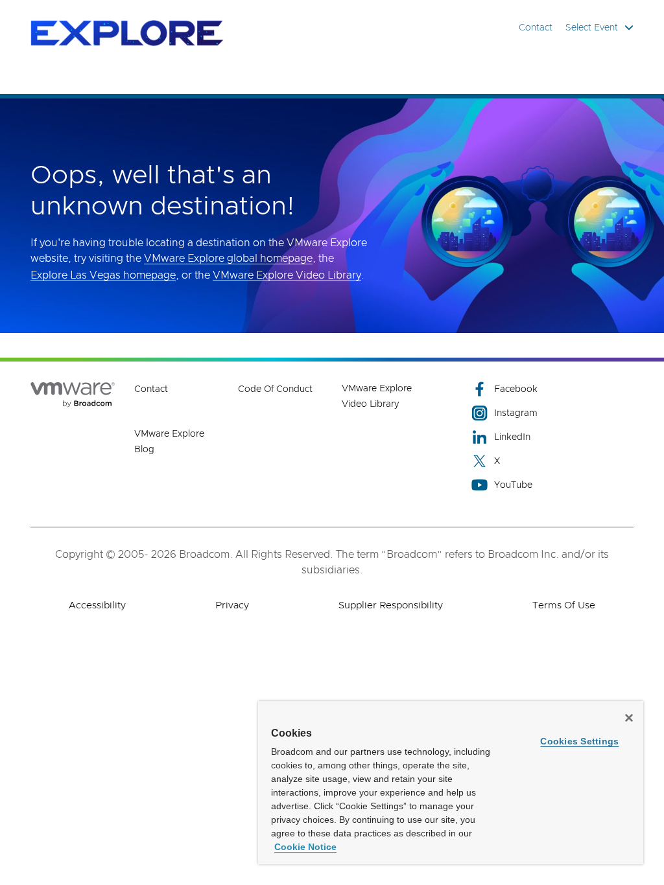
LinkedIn (512, 437)
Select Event (591, 27)
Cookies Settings (579, 741)
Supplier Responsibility (390, 605)
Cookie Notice (305, 847)
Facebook (516, 389)
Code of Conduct (275, 389)
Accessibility (97, 605)
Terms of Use (563, 605)
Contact (535, 27)
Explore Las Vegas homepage (103, 275)
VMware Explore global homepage (228, 258)
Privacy (232, 605)
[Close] (629, 718)
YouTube (513, 485)
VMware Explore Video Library (287, 275)
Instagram (516, 413)
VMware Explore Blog (169, 442)
